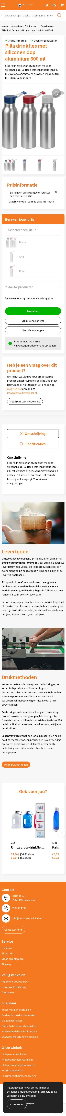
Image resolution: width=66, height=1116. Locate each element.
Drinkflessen (47, 26)
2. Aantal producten (19, 287)
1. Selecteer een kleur (20, 230)
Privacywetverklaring (14, 987)
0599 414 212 (14, 388)
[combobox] (33, 15)
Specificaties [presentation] (36, 443)
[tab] (33, 433)
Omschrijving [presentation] (35, 433)
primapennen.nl (13, 1070)
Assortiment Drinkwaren (24, 26)
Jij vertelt (7, 953)
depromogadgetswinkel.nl (19, 1065)
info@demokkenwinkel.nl (22, 393)
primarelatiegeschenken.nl (20, 1075)
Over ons (7, 948)
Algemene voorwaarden (15, 981)
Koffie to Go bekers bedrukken (19, 1026)
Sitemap (7, 964)
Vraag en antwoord (13, 958)
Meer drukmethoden (16, 764)
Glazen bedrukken (12, 1020)
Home (5, 26)
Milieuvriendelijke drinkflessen (19, 1031)
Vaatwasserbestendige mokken (20, 1036)
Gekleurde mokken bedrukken (19, 1015)
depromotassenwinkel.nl (19, 1059)
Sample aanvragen (33, 330)
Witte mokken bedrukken (16, 1009)
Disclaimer (8, 992)
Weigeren (31, 1103)
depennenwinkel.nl (15, 1054)
